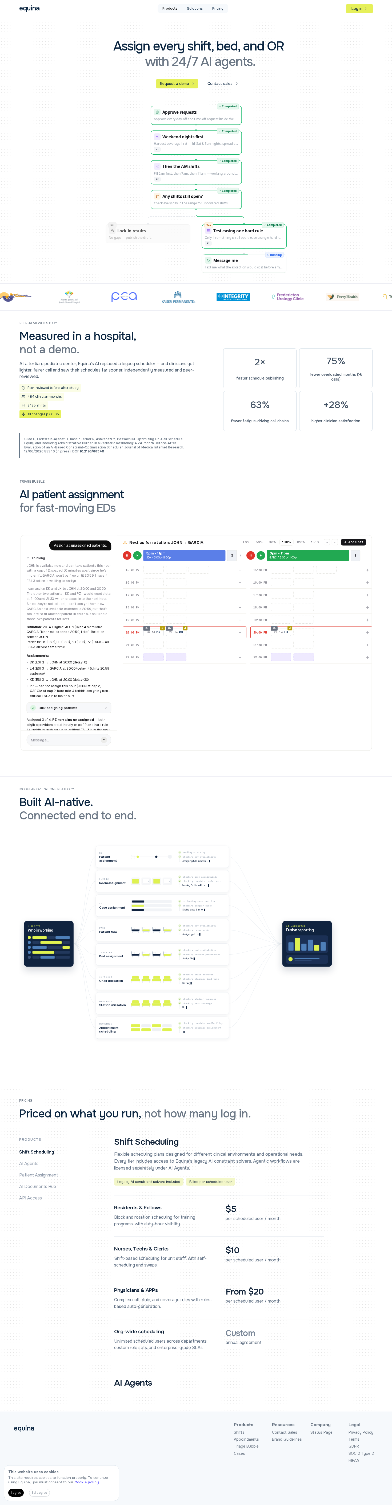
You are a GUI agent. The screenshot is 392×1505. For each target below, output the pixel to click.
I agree (16, 1493)
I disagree (39, 1493)
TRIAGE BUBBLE (32, 482)
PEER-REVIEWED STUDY (38, 323)
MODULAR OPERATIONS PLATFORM (46, 789)
